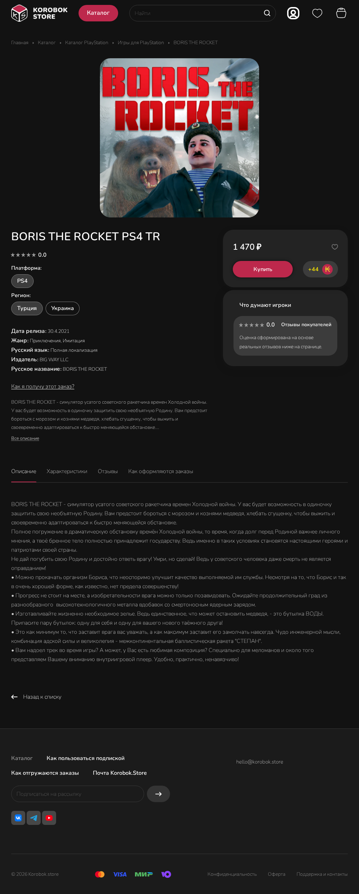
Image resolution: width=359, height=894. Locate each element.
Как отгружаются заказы (45, 773)
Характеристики (67, 471)
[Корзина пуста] (342, 13)
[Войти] (293, 13)
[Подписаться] (158, 794)
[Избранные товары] (317, 13)
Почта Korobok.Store (120, 773)
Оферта (276, 874)
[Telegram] (34, 818)
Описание (23, 471)
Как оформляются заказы (160, 471)
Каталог (22, 758)
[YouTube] (49, 818)
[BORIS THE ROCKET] (179, 137)
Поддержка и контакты (322, 874)
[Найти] (267, 13)
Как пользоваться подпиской (85, 758)
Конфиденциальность (232, 874)
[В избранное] (335, 247)
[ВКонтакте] (18, 818)
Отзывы (108, 471)
